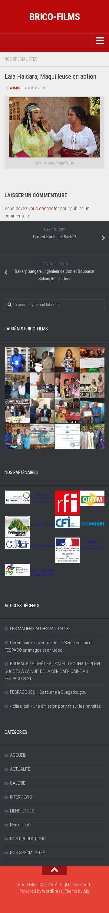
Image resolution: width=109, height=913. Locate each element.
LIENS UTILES (22, 811)
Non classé (20, 825)
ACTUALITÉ (20, 769)
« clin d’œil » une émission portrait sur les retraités (55, 706)
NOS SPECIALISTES (21, 59)
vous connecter (43, 208)
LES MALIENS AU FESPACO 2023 (39, 628)
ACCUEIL (18, 755)
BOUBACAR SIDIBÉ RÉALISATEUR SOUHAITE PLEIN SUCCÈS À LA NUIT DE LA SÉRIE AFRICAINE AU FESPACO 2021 (52, 671)
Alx (86, 891)
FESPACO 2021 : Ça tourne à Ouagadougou (48, 692)
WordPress (52, 891)
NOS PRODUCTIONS (28, 839)
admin (15, 88)
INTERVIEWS (21, 797)
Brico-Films (54, 16)
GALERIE (17, 783)
